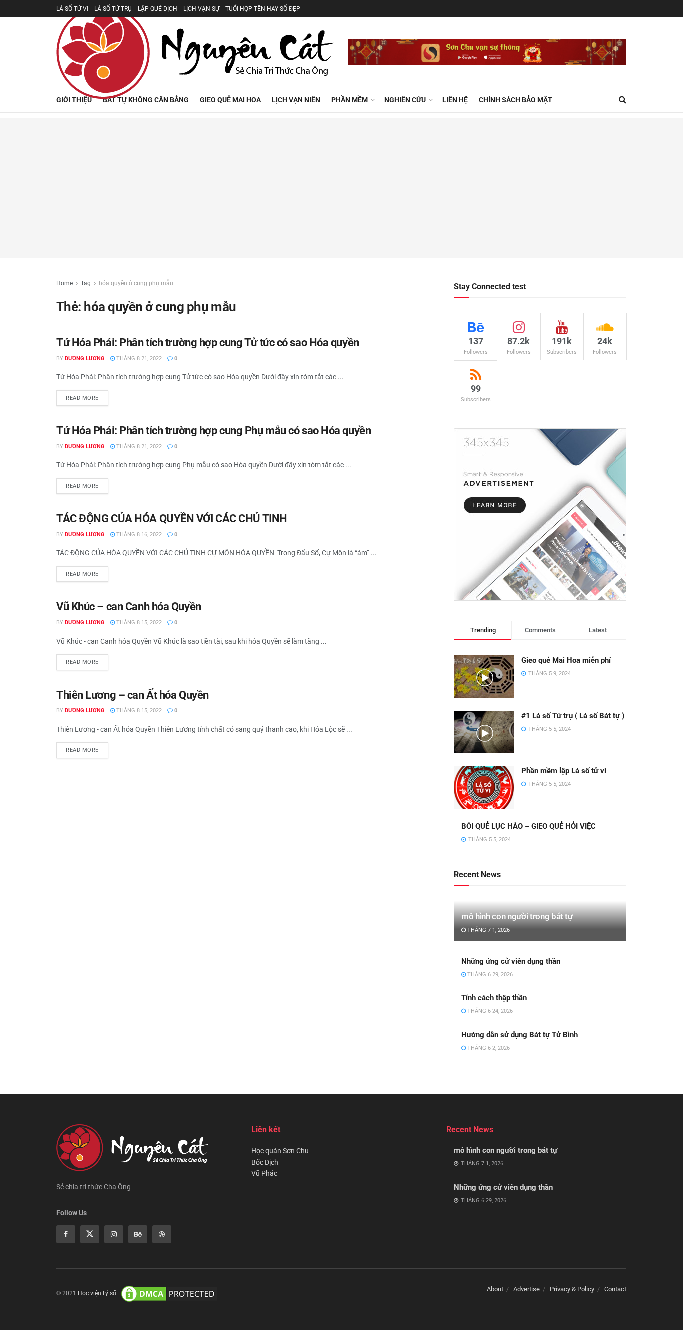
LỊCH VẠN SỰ (202, 8)
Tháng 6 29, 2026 (489, 974)
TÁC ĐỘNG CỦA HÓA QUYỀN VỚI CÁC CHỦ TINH (172, 518)
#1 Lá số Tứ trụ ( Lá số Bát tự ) (573, 715)
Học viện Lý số (97, 1293)
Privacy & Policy (572, 1289)
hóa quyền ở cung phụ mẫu (136, 283)
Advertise (527, 1289)
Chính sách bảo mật (515, 100)
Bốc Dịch (265, 1162)
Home (64, 283)
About (495, 1289)
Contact (615, 1289)
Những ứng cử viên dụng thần (511, 961)
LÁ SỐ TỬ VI (72, 8)
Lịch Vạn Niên (296, 100)
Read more (82, 398)
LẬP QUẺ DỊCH (158, 8)
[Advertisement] (342, 188)
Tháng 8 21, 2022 (138, 358)
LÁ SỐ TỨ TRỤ (113, 8)
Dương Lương (85, 358)
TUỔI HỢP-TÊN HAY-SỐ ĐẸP (263, 8)
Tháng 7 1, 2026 (488, 930)
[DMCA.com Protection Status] (170, 1293)
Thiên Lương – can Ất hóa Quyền (132, 695)
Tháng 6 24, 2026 (489, 1011)
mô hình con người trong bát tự (517, 916)
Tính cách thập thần (494, 997)
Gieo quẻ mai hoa (230, 100)
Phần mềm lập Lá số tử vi (564, 770)
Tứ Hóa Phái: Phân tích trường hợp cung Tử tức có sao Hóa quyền (208, 342)
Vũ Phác (265, 1173)
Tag (86, 283)
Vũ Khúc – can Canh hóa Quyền (129, 606)
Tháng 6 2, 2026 (488, 1048)
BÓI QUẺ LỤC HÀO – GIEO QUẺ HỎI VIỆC (529, 826)
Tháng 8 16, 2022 (138, 534)
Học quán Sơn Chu (280, 1151)
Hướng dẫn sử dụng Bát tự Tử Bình (520, 1034)
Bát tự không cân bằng (146, 100)
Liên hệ (455, 100)
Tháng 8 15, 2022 (138, 622)
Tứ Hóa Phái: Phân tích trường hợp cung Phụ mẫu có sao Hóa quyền (213, 430)
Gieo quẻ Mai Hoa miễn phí (566, 660)
